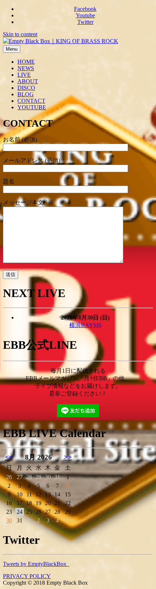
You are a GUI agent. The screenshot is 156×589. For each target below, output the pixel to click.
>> (68, 457)
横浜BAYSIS (85, 325)
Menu (11, 49)
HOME (26, 62)
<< (9, 457)
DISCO (26, 88)
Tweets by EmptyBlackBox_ (36, 564)
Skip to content (20, 34)
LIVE (24, 75)
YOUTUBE (31, 107)
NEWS (25, 68)
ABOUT (27, 81)
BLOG (25, 94)
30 (9, 520)
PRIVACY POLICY (27, 576)
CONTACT (31, 101)
